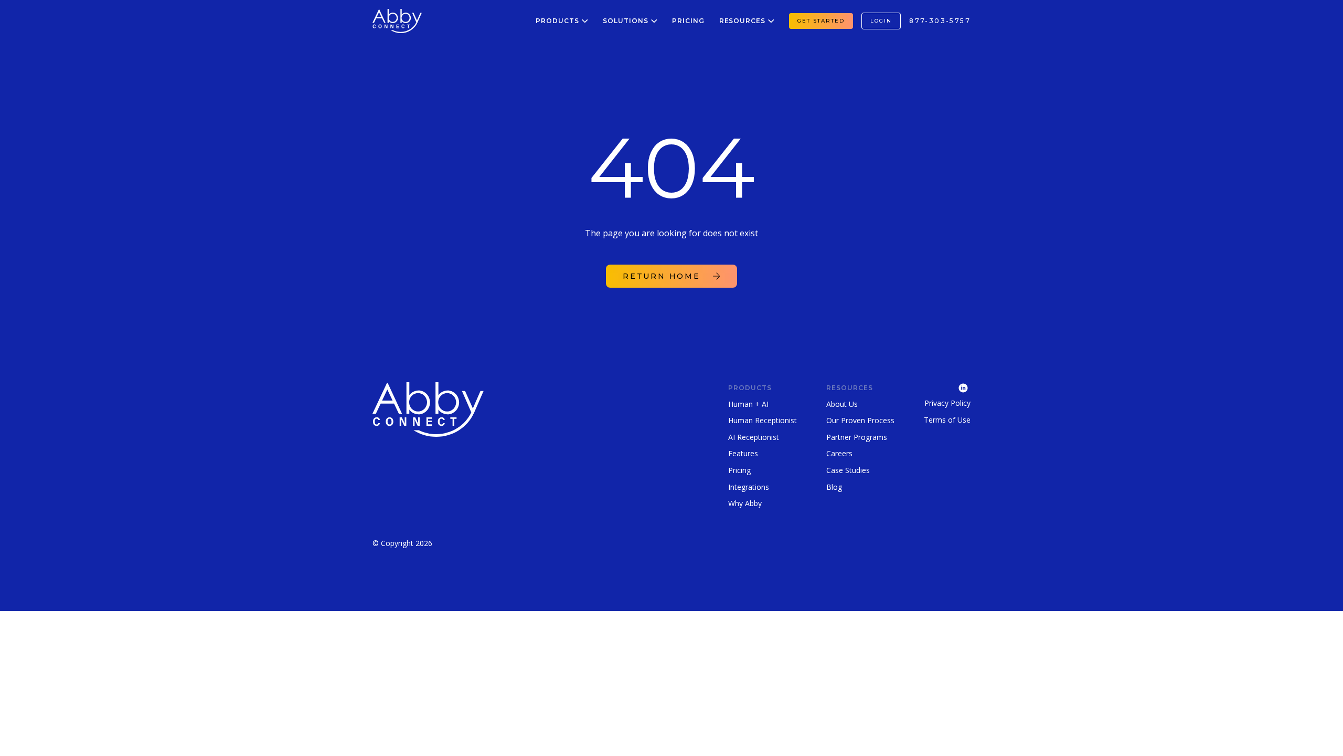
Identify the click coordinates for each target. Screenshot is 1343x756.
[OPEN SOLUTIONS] (654, 21)
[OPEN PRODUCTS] (585, 21)
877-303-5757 (940, 21)
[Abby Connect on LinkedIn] (947, 387)
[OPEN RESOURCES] (771, 21)
